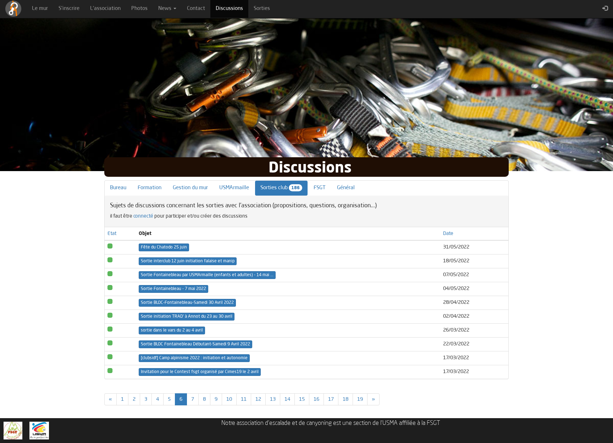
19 (360, 399)
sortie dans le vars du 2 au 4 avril (172, 330)
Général (346, 188)
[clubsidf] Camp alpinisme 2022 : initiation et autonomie (194, 358)
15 (302, 399)
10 (229, 399)
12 (258, 399)
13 (273, 399)
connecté (143, 216)
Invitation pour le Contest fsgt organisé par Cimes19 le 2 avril (200, 372)
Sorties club (280, 188)
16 (316, 399)
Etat (111, 233)
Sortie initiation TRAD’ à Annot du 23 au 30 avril (186, 317)
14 (287, 399)
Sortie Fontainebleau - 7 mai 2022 (173, 289)
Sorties (262, 8)
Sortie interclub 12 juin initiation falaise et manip (187, 261)
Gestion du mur (190, 188)
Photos (139, 8)
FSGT (320, 188)
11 (244, 399)
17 (331, 399)
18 (345, 399)
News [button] (165, 8)
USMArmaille (234, 188)
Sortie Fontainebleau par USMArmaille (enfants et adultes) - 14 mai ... (207, 275)
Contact (196, 8)
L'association (105, 8)
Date (448, 233)
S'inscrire (69, 8)
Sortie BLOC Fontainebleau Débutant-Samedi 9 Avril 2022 (195, 344)
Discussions (232, 8)
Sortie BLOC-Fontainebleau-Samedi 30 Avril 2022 (187, 303)
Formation (149, 188)
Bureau (118, 188)
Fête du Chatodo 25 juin (164, 247)
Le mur (40, 8)
